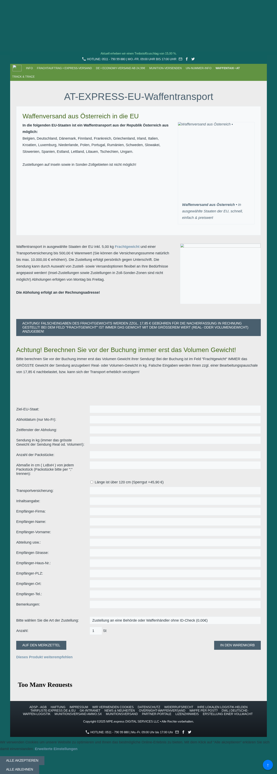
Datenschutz (149, 707)
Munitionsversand (122, 714)
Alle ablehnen (19, 769)
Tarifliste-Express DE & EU (53, 710)
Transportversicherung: (35, 491)
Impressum (79, 707)
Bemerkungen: (28, 604)
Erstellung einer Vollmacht (228, 714)
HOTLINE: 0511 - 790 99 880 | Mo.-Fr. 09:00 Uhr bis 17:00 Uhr (131, 59)
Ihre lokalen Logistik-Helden (222, 707)
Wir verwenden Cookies (113, 707)
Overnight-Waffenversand (162, 710)
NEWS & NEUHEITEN (119, 710)
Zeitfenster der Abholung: (36, 430)
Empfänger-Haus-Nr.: (33, 563)
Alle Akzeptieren (22, 760)
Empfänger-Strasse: (32, 553)
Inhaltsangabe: (28, 501)
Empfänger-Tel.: (29, 594)
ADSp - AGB (38, 707)
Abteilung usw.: (28, 542)
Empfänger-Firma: (31, 511)
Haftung (58, 707)
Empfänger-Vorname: (33, 532)
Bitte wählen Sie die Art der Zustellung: (47, 620)
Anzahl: (22, 631)
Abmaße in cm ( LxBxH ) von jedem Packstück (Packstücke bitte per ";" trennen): (45, 469)
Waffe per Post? (203, 710)
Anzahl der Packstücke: (35, 455)
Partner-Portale (156, 714)
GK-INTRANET (90, 710)
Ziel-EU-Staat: (27, 409)
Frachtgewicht (127, 247)
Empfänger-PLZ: (29, 573)
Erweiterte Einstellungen (56, 749)
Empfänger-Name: (31, 522)
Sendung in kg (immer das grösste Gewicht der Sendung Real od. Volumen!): (50, 442)
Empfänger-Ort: (28, 584)
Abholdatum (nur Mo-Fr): (36, 420)
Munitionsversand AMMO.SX (78, 714)
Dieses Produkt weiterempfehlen (44, 657)
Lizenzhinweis (187, 714)
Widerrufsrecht (178, 707)
